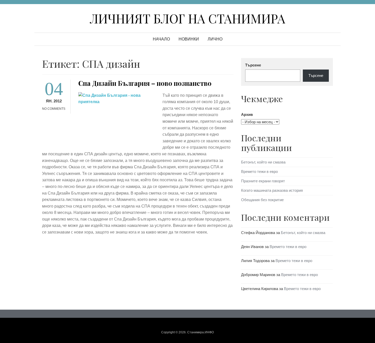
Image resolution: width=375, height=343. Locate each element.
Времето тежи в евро (259, 171)
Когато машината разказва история (272, 190)
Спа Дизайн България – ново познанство (144, 83)
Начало (161, 39)
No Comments (53, 109)
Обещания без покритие (262, 200)
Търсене (253, 65)
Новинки (189, 39)
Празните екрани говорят (263, 181)
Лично (215, 39)
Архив (247, 114)
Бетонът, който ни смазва (263, 162)
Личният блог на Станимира (187, 18)
